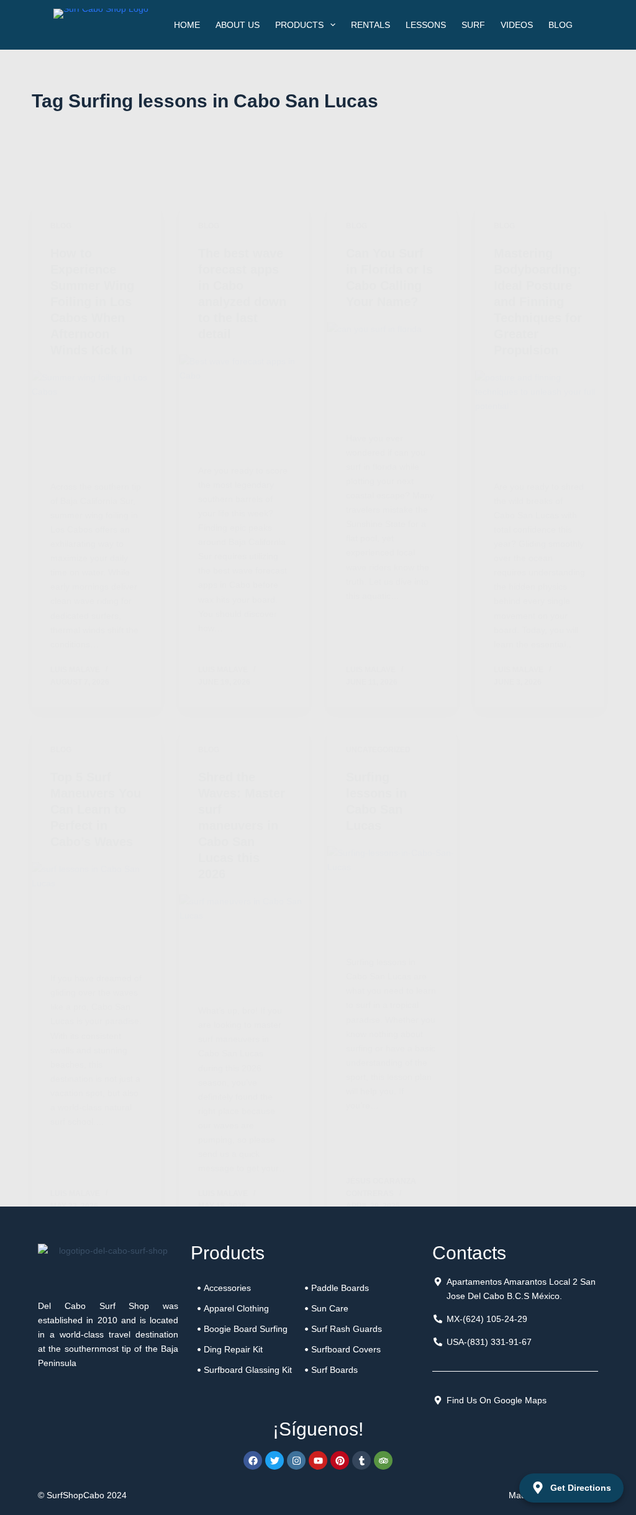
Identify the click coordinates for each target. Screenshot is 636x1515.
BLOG (560, 25)
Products (299, 25)
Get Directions (580, 1488)
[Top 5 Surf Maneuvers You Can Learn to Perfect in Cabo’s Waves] (96, 910)
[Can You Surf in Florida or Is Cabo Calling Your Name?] (392, 370)
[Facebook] (252, 1460)
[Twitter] (274, 1460)
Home (187, 25)
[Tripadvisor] (383, 1460)
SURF (473, 25)
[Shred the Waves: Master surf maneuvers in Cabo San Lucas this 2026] (244, 942)
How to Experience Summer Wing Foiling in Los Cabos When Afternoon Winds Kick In (92, 301)
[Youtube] (318, 1460)
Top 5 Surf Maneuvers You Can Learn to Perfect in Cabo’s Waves (95, 809)
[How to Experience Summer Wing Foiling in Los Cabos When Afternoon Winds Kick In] (96, 419)
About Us (238, 25)
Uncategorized (378, 749)
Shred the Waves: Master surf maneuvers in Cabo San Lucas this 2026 (241, 825)
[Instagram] (296, 1460)
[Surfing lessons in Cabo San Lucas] (392, 894)
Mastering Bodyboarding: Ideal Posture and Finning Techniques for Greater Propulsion (538, 301)
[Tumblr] (361, 1460)
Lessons (426, 25)
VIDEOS (517, 25)
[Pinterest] (339, 1460)
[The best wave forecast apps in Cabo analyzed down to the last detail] (244, 402)
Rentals (370, 25)
